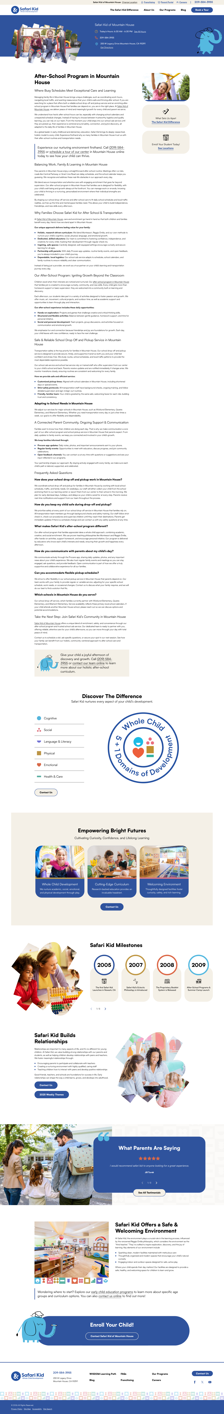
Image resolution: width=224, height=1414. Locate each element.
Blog (91, 1380)
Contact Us (46, 792)
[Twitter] (202, 1382)
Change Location (129, 2)
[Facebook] (194, 1382)
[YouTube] (209, 1382)
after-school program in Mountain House (111, 281)
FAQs (123, 1373)
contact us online (110, 1296)
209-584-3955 (204, 2)
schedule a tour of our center (69, 152)
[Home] (25, 10)
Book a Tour (202, 9)
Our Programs (160, 1373)
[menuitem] (16, 1409)
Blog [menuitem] (183, 10)
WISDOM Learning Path (102, 1373)
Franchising (149, 2)
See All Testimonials (149, 1192)
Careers (183, 2)
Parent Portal (167, 2)
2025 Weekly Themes (52, 1094)
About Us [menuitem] (149, 10)
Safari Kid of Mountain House (50, 219)
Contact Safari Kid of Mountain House (112, 1336)
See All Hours (140, 31)
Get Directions (106, 47)
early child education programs (112, 1292)
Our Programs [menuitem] (168, 10)
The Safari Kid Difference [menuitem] (124, 10)
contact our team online (88, 663)
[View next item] (105, 1009)
